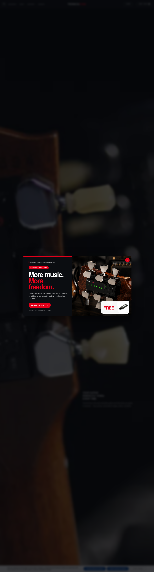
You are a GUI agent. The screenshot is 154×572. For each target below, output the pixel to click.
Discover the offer (40, 305)
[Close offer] (127, 260)
